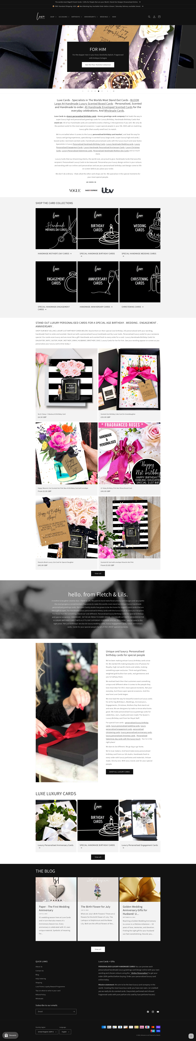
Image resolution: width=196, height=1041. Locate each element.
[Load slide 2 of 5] (91, 91)
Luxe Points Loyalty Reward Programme (50, 987)
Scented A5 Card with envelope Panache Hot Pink (117, 562)
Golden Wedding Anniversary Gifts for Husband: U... (135, 910)
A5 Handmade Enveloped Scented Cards (109, 107)
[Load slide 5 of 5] (102, 91)
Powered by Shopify (154, 1035)
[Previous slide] (82, 91)
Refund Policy (41, 995)
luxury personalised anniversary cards (136, 732)
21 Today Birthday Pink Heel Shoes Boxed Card (116, 488)
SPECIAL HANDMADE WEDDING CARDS (139, 253)
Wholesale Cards (114, 110)
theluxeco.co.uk (145, 1035)
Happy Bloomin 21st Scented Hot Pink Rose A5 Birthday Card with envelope (63, 488)
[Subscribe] (73, 1011)
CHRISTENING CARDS (131, 306)
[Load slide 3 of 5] (95, 91)
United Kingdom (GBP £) (46, 1032)
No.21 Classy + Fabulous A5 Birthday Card (52, 414)
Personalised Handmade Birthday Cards (89, 144)
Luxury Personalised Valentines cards (77, 150)
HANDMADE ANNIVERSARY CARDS (95, 306)
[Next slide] (107, 91)
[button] (53, 16)
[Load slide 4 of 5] (98, 91)
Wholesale (39, 999)
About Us (39, 967)
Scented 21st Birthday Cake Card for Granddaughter (118, 414)
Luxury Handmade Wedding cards (119, 144)
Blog (37, 975)
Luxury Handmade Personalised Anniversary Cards (104, 147)
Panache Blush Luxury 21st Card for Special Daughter (56, 562)
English (64, 1032)
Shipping (39, 983)
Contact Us (40, 971)
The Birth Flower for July (95, 906)
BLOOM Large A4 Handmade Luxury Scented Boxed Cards (96, 101)
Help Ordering (41, 979)
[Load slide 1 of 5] (88, 91)
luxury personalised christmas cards (120, 735)
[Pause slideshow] (113, 91)
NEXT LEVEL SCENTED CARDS (98, 65)
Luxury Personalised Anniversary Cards (55, 845)
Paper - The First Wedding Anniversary (54, 908)
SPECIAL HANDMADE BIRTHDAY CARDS (97, 253)
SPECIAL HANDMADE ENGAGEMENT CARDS (54, 308)
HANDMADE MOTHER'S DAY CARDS (53, 253)
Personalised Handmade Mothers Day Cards (111, 150)
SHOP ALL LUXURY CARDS (119, 772)
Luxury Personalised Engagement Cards (140, 845)
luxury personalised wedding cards (125, 726)
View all (98, 573)
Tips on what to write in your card (48, 991)
